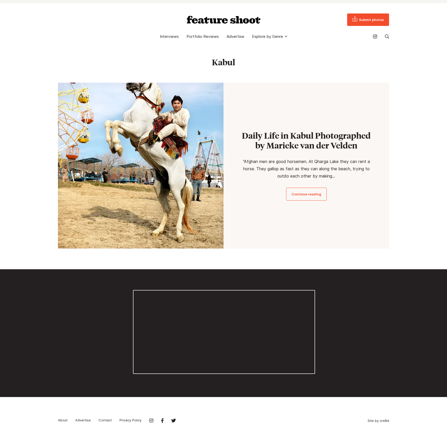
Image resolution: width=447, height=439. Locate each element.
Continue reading (306, 194)
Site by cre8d (378, 421)
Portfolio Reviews (203, 36)
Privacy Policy (130, 420)
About (63, 420)
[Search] (387, 36)
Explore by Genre (267, 36)
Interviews (169, 36)
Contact (105, 420)
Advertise (235, 36)
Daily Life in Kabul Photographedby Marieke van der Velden (306, 140)
